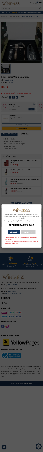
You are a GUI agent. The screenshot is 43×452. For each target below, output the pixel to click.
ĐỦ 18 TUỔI (13, 232)
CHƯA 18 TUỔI (28, 232)
